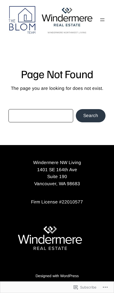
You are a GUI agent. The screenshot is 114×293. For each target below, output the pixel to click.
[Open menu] (102, 20)
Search (90, 115)
